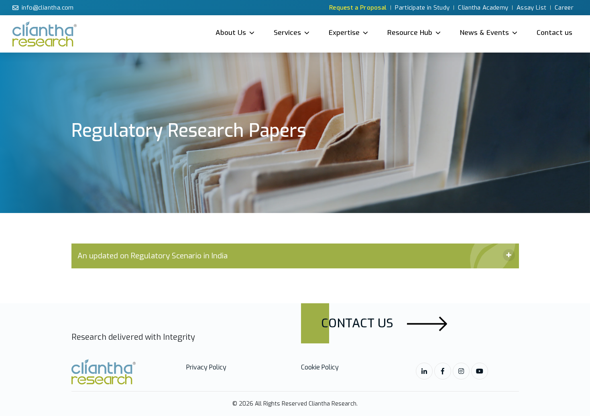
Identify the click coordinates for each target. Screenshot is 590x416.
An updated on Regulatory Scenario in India (152, 256)
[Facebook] (442, 371)
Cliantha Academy (483, 8)
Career (564, 8)
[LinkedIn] (424, 371)
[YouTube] (479, 371)
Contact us (554, 32)
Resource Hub (409, 32)
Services (287, 32)
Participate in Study (422, 8)
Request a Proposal (358, 8)
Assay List (531, 8)
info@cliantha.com (48, 8)
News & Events (484, 32)
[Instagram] (461, 371)
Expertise (344, 32)
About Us (231, 32)
